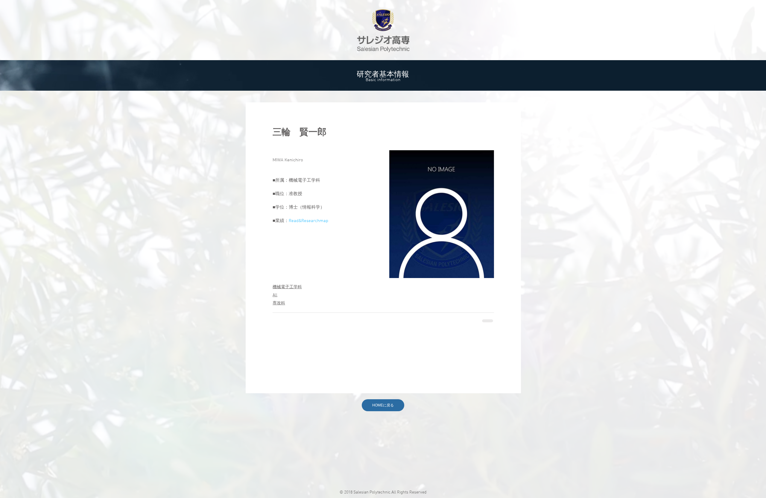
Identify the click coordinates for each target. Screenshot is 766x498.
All (275, 295)
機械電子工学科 (287, 287)
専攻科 (279, 303)
